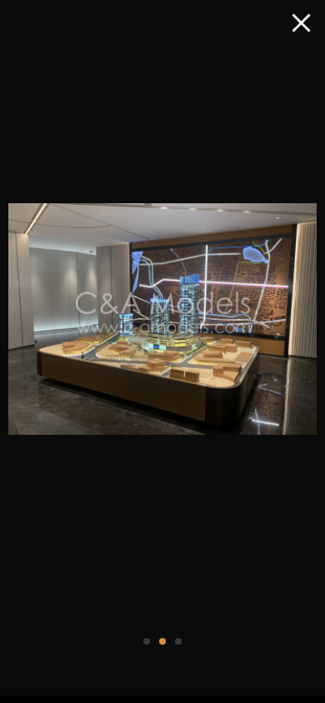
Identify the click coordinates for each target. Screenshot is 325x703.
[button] (146, 641)
